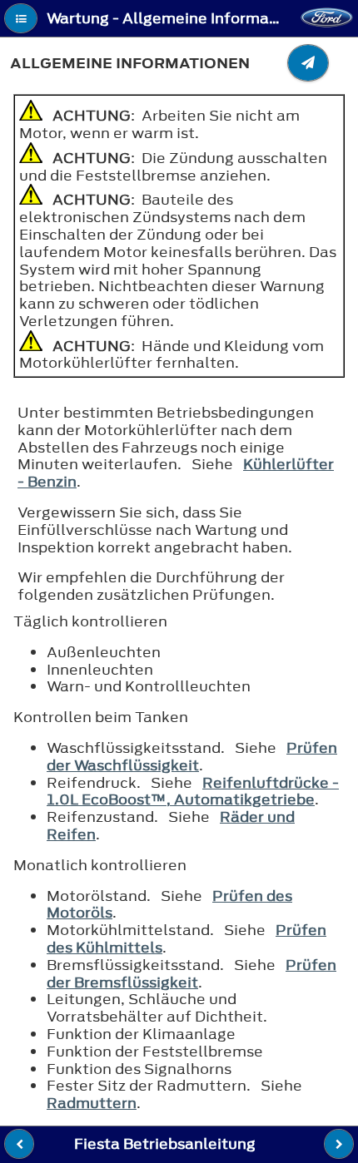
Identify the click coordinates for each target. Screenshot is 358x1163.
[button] (20, 18)
